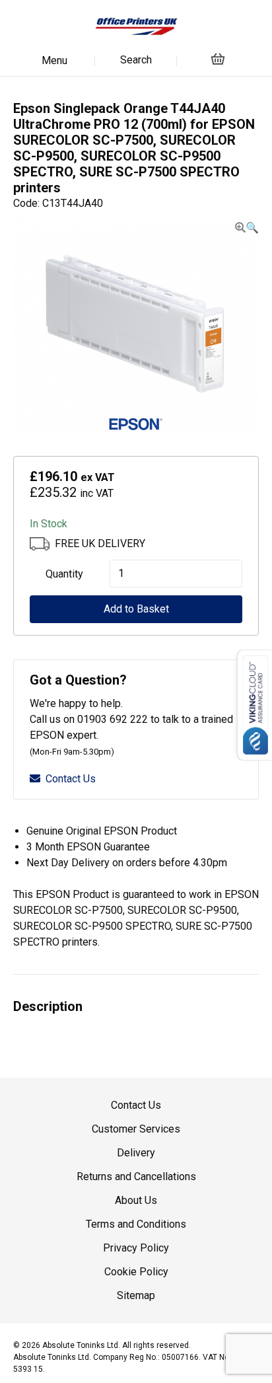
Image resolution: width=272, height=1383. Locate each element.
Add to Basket (136, 609)
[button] (247, 227)
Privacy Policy (136, 1248)
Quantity (64, 574)
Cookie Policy (136, 1271)
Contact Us (71, 778)
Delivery (136, 1152)
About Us (136, 1200)
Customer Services (136, 1129)
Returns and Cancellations (136, 1176)
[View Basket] (218, 58)
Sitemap (136, 1295)
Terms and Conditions (136, 1224)
